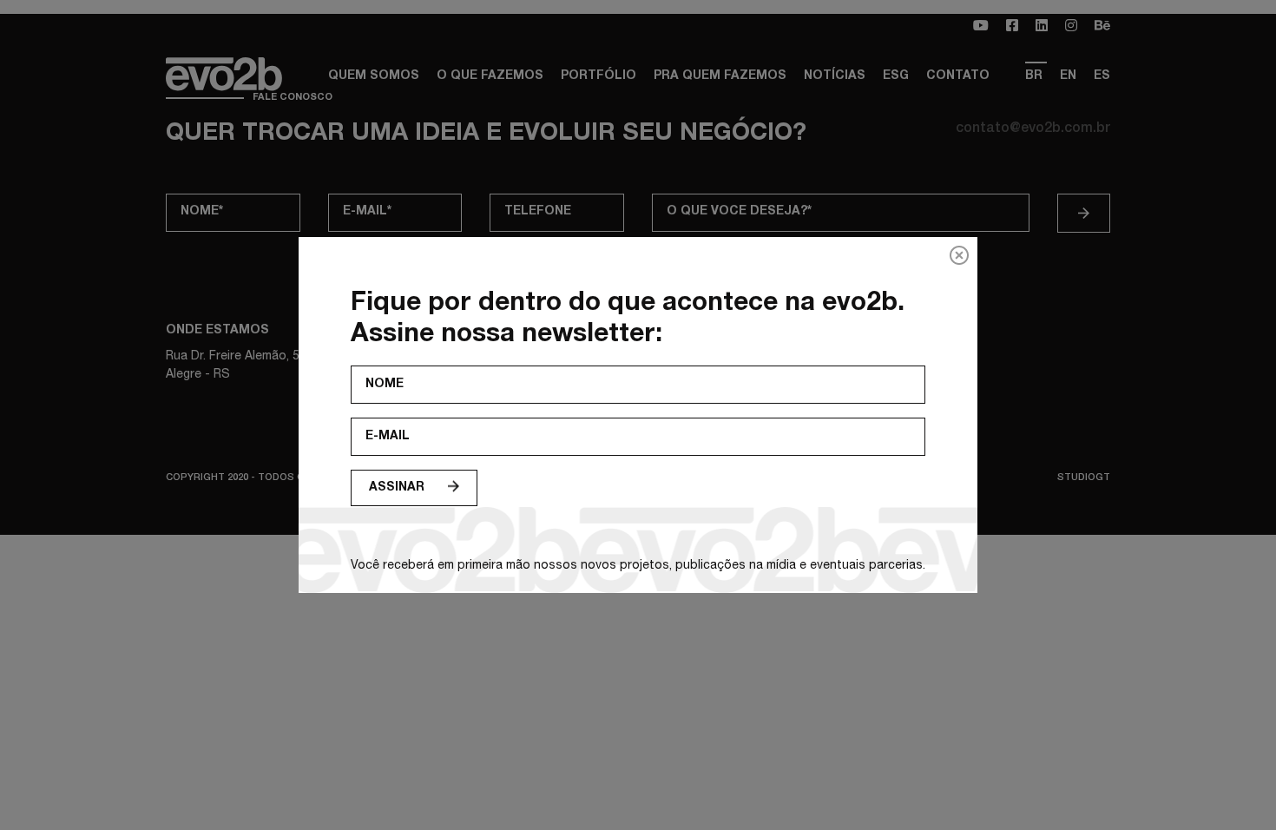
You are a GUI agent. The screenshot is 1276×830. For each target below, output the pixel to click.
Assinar (396, 488)
